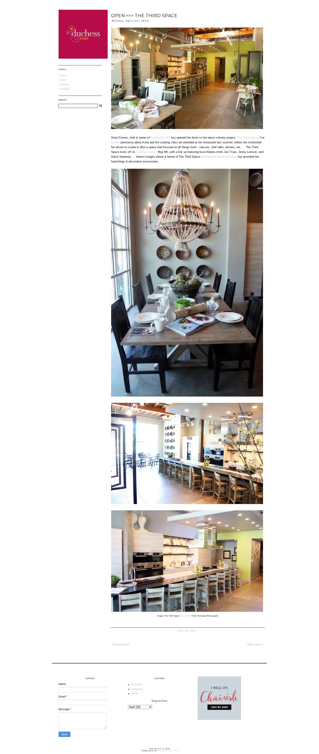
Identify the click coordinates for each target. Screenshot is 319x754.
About (62, 79)
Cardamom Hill (160, 137)
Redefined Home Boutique (220, 156)
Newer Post (122, 644)
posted (115, 142)
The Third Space (247, 137)
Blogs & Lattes (168, 751)
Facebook (185, 616)
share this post (186, 630)
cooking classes (146, 152)
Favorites (64, 84)
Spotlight (64, 88)
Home (62, 75)
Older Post (254, 644)
